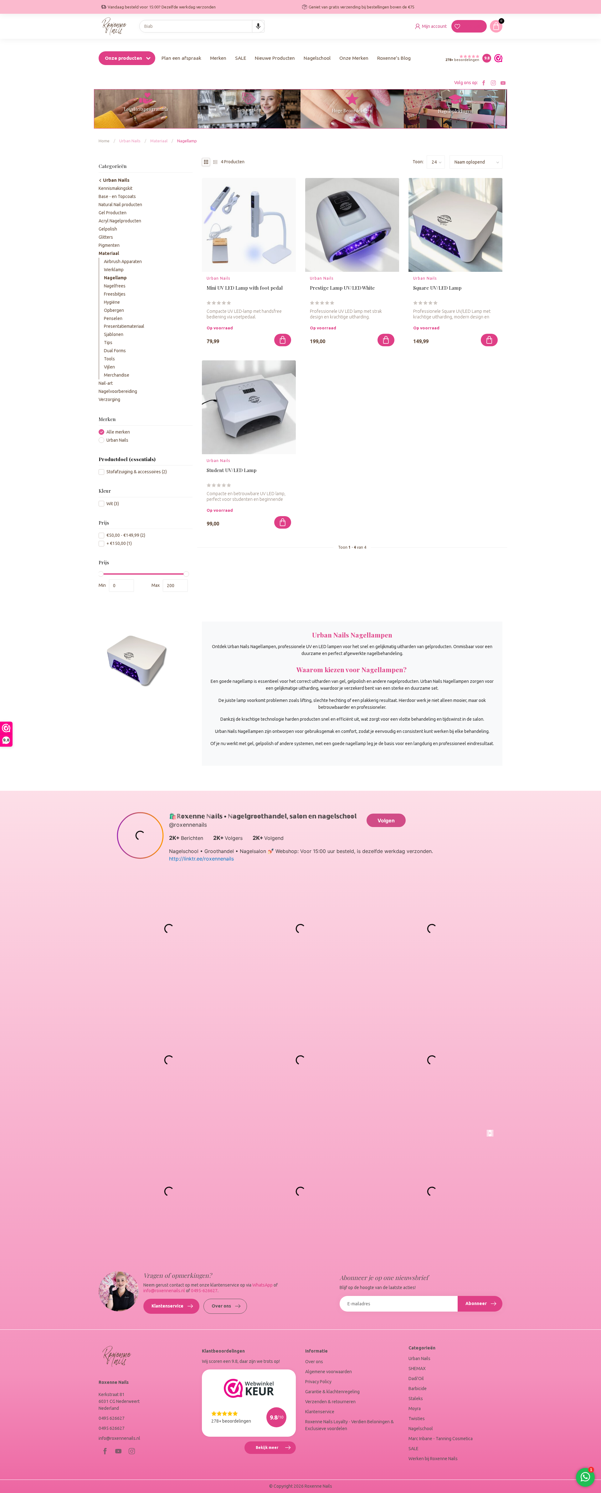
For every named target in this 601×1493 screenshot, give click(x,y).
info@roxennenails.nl (164, 1290)
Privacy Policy (318, 1381)
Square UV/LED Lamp (437, 288)
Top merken (249, 110)
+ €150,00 (119, 543)
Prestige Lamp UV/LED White (342, 288)
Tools (109, 358)
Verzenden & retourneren (330, 1401)
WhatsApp (262, 1284)
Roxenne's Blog (394, 58)
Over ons (221, 1305)
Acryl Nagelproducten (120, 220)
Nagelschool (317, 58)
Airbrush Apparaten (123, 261)
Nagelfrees (115, 285)
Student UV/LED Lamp (231, 470)
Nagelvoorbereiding (118, 391)
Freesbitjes (115, 294)
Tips (108, 342)
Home (104, 141)
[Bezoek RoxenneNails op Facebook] (483, 83)
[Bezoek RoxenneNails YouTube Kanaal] (503, 83)
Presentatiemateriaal (124, 326)
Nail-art (106, 383)
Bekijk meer (275, 1449)
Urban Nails (130, 141)
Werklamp (114, 269)
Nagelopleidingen (455, 111)
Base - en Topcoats (117, 196)
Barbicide (417, 1388)
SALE (240, 58)
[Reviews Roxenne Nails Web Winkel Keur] (496, 58)
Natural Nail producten (120, 204)
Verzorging (109, 399)
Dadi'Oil (416, 1378)
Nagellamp (187, 141)
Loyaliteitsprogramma (146, 109)
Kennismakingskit (115, 188)
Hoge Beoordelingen (352, 111)
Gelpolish (108, 228)
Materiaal (158, 141)
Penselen (113, 318)
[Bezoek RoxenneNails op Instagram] (493, 83)
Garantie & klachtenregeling (332, 1391)
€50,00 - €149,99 (125, 535)
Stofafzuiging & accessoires (136, 472)
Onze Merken (353, 58)
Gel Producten (112, 212)
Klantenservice (167, 1305)
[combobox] (202, 26)
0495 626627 (112, 1418)
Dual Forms (115, 350)
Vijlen (109, 366)
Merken (218, 58)
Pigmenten (109, 245)
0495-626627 (204, 1290)
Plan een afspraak (181, 58)
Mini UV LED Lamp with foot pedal (245, 288)
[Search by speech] (258, 26)
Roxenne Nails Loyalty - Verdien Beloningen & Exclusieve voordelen (349, 1425)
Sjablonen (113, 334)
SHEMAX (417, 1368)
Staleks (415, 1398)
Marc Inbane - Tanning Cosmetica (440, 1438)
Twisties (416, 1418)
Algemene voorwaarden (328, 1371)
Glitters (106, 237)
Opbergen (114, 309)
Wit (112, 503)
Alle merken (118, 432)
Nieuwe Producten (275, 58)
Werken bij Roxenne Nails (433, 1458)
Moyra (414, 1408)
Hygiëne (112, 302)
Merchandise (116, 375)
